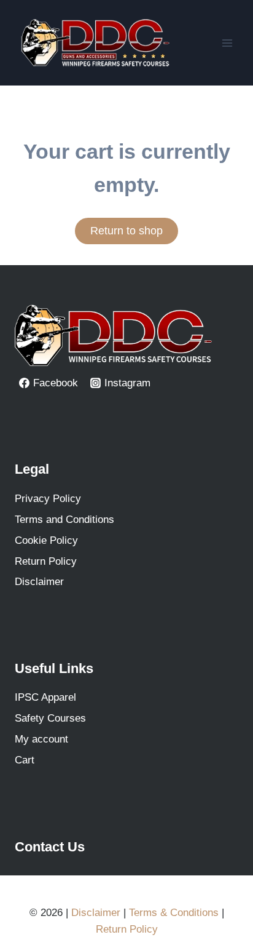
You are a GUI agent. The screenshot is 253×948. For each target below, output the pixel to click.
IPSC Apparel (45, 697)
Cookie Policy (46, 540)
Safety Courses (50, 718)
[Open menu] (227, 42)
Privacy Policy (48, 498)
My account (41, 739)
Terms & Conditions (174, 912)
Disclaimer (39, 582)
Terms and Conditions (64, 519)
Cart (24, 760)
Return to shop (126, 231)
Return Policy (46, 561)
